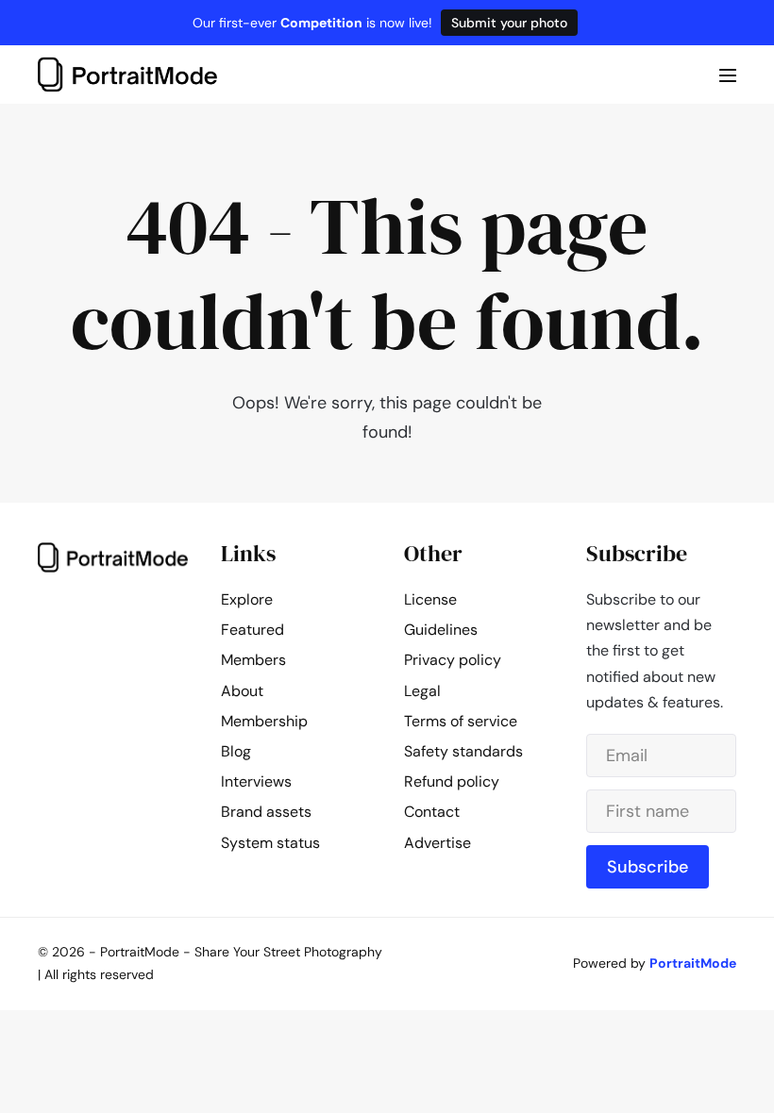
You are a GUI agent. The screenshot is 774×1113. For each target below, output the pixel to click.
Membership (264, 721)
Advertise (437, 843)
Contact (432, 812)
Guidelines (441, 630)
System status (270, 843)
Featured (252, 630)
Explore (247, 599)
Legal (422, 691)
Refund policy (451, 781)
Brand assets (266, 812)
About (242, 691)
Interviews (256, 781)
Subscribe (647, 867)
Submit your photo (509, 22)
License (430, 599)
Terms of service (460, 721)
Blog (236, 751)
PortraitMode (692, 963)
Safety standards (463, 751)
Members (253, 660)
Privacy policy (452, 660)
